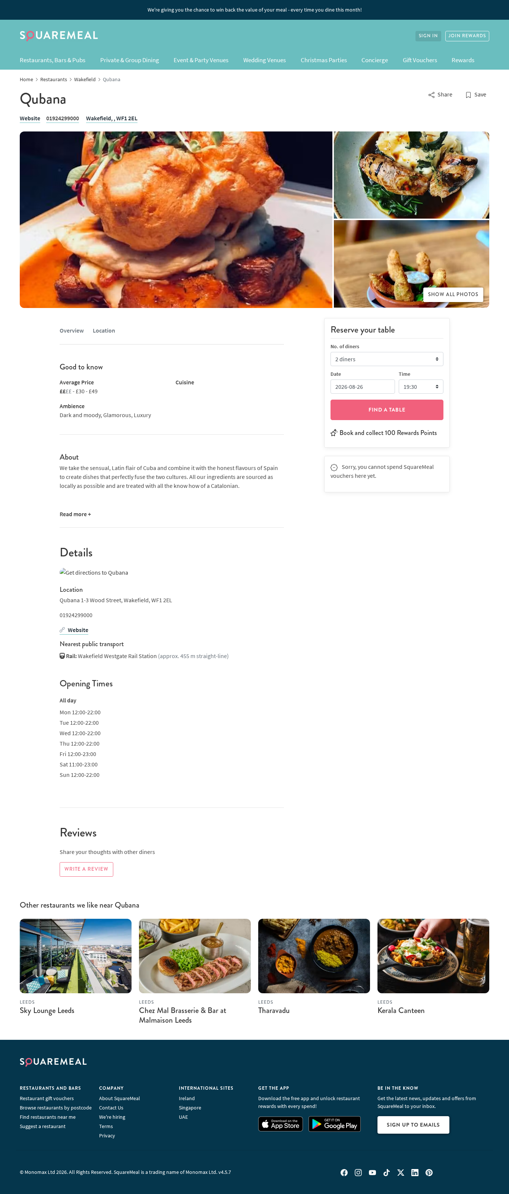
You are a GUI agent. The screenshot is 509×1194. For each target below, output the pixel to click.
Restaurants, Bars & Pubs (52, 60)
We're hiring (112, 1117)
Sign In (428, 36)
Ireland (187, 1098)
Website (30, 118)
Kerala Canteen (401, 1010)
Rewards (463, 60)
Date (336, 373)
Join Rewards (467, 36)
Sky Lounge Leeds (47, 1010)
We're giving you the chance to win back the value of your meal (255, 9)
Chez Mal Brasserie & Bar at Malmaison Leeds (182, 1015)
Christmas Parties (324, 60)
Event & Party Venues (201, 60)
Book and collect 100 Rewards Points (388, 432)
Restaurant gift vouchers (47, 1098)
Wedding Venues (264, 60)
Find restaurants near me (48, 1117)
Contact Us (111, 1107)
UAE (183, 1117)
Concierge (374, 60)
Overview (72, 330)
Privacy (107, 1135)
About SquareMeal (119, 1098)
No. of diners (345, 346)
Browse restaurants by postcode (56, 1107)
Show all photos (453, 294)
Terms (106, 1126)
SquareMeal (59, 36)
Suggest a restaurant (43, 1126)
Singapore (190, 1107)
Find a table (387, 409)
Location (104, 330)
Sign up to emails (413, 1124)
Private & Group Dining (129, 60)
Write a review (86, 869)
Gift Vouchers (420, 60)
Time (404, 373)
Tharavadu (274, 1010)
